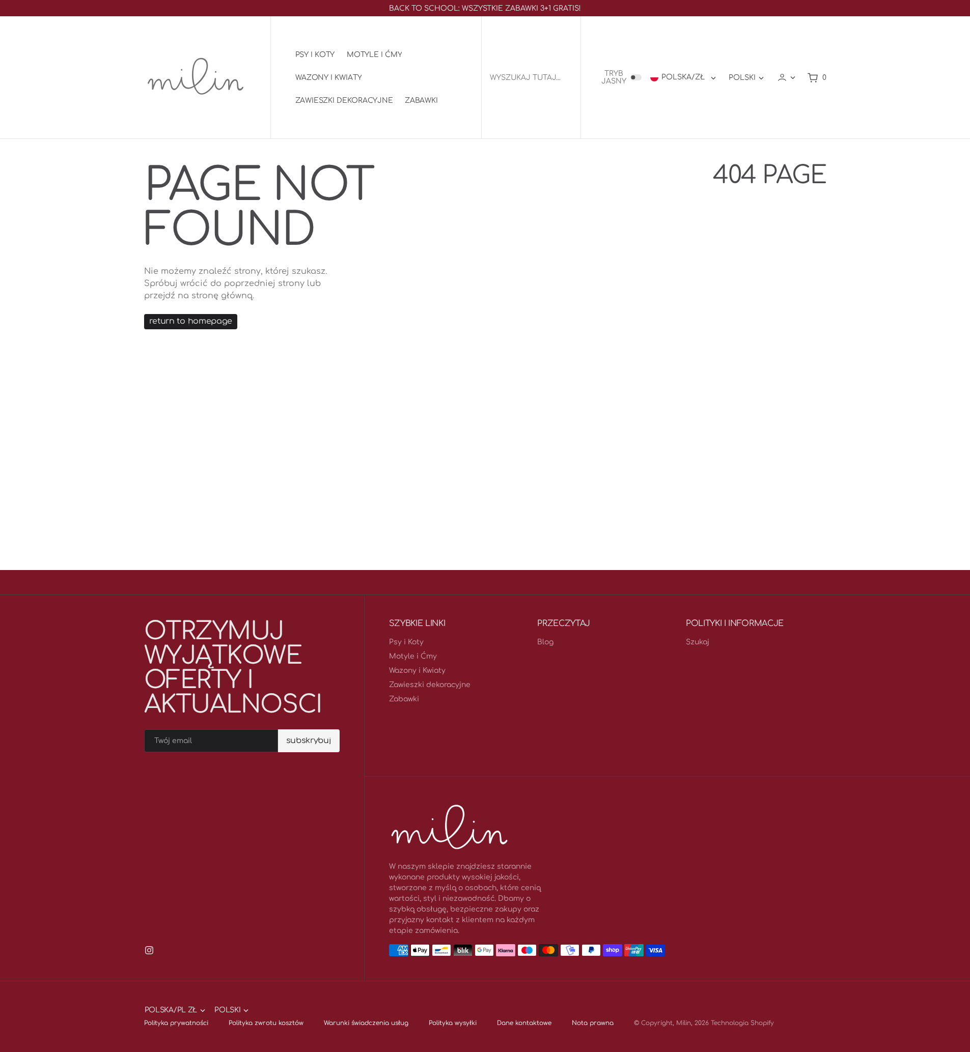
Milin (683, 1023)
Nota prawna (593, 1023)
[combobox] (531, 77)
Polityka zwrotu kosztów (266, 1023)
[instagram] (149, 950)
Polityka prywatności (176, 1023)
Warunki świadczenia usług (366, 1023)
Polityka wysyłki (453, 1023)
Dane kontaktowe (524, 1023)
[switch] (636, 77)
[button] (786, 77)
